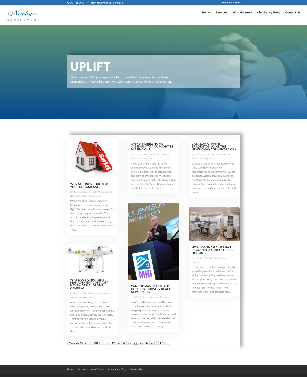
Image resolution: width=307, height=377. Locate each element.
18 (124, 342)
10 (113, 342)
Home (206, 12)
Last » (164, 342)
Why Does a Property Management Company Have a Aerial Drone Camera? (89, 284)
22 (147, 342)
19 (129, 342)
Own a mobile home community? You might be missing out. (152, 146)
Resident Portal (231, 3)
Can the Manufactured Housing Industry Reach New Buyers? (151, 289)
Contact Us (292, 12)
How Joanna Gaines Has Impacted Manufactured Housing (212, 250)
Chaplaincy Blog (268, 12)
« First (95, 342)
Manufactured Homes (99, 293)
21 (141, 342)
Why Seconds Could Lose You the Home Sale (90, 185)
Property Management (89, 195)
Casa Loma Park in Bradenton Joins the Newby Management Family (214, 146)
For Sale (93, 191)
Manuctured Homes (160, 154)
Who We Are (241, 12)
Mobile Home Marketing (82, 297)
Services (221, 12)
